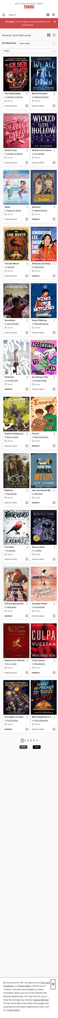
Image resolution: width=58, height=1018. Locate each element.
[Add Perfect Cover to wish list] (26, 163)
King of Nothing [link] (39, 320)
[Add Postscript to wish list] (26, 389)
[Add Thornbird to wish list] (26, 559)
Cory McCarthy (12, 380)
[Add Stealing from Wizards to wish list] (26, 673)
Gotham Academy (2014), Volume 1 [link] (15, 434)
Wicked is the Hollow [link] (41, 150)
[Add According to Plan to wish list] (54, 389)
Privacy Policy (24, 986)
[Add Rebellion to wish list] (26, 503)
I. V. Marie (38, 551)
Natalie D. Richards (41, 97)
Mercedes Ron (39, 664)
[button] (48, 36)
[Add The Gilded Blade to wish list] (26, 106)
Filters (6, 51)
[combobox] (23, 15)
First (23, 747)
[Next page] (37, 740)
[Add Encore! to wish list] (54, 446)
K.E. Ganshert (39, 154)
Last (36, 747)
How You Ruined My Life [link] (42, 490)
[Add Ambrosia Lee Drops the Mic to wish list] (54, 276)
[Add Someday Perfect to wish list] (54, 616)
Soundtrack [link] (10, 320)
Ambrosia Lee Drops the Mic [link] (42, 264)
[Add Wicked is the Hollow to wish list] (54, 163)
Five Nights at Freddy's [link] (15, 717)
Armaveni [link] (36, 207)
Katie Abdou (11, 607)
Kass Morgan (12, 494)
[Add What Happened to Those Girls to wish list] (54, 729)
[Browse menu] (53, 15)
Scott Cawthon (12, 720)
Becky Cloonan (12, 437)
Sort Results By (9, 43)
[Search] (4, 15)
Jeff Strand (38, 494)
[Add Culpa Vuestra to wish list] (54, 673)
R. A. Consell (11, 664)
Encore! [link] (35, 434)
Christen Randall (40, 380)
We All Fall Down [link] (39, 94)
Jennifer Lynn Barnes (15, 97)
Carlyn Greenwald (41, 720)
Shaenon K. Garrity (14, 210)
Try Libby (9, 21)
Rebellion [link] (9, 490)
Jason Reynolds (13, 324)
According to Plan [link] (40, 377)
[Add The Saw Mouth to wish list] (26, 276)
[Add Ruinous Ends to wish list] (54, 559)
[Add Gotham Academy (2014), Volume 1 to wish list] (26, 446)
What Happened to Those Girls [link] (42, 717)
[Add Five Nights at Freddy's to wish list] (26, 729)
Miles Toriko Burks (41, 437)
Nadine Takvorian (40, 210)
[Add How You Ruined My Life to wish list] (54, 503)
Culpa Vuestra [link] (38, 660)
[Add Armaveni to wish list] (54, 219)
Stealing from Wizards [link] (15, 660)
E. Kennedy (11, 551)
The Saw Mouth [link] (12, 264)
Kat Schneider (39, 607)
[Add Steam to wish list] (26, 219)
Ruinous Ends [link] (38, 547)
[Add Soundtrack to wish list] (26, 333)
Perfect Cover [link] (11, 150)
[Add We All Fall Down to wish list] (54, 106)
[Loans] (47, 15)
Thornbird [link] (9, 547)
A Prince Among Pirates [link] (15, 604)
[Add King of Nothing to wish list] (54, 333)
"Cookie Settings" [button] (41, 1000)
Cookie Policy (13, 1010)
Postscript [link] (9, 377)
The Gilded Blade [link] (13, 94)
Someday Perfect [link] (39, 604)
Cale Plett (10, 267)
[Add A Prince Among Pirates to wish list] (26, 616)
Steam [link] (7, 207)
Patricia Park (39, 267)
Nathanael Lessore (41, 324)
